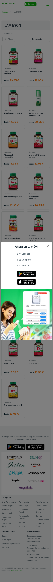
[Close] (47, 246)
